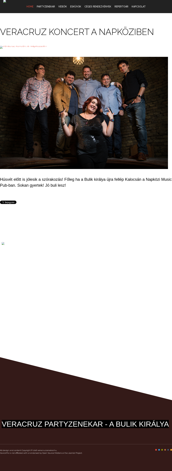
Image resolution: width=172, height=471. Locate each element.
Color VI (171, 450)
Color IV (165, 450)
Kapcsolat (139, 6)
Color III (162, 450)
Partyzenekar (46, 6)
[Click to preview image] (86, 47)
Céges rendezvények (97, 6)
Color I (156, 450)
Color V (168, 450)
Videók (62, 6)
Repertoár (121, 6)
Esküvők (75, 6)
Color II (159, 450)
